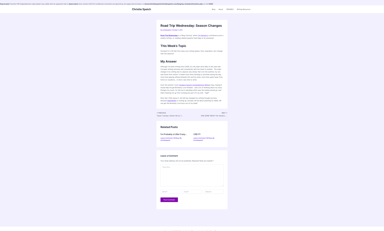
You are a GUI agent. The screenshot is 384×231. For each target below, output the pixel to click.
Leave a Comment (166, 138)
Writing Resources (243, 9)
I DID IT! (196, 134)
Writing (176, 138)
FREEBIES (230, 9)
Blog (213, 9)
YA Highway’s (203, 35)
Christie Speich (141, 9)
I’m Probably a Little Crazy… (173, 134)
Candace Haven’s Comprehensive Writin (194, 85)
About (220, 9)
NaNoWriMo (171, 101)
